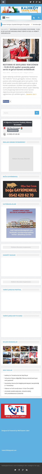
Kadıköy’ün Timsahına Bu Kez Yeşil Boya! (16, 375)
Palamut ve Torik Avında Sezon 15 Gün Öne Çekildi (19, 388)
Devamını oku (31, 94)
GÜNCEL (31, 72)
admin (8, 72)
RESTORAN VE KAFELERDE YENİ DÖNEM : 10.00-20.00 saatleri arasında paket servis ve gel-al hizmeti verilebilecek (20, 67)
